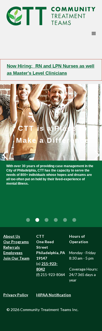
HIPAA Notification (53, 294)
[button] (94, 33)
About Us (11, 236)
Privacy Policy (15, 294)
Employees (13, 252)
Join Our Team (16, 258)
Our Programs (16, 241)
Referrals (11, 247)
